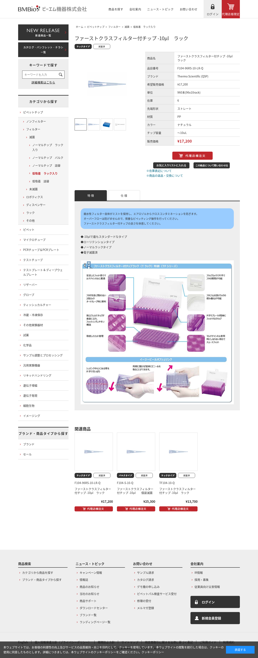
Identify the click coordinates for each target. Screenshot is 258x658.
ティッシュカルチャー (37, 305)
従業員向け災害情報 (207, 587)
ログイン (213, 14)
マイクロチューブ (34, 240)
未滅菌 (33, 189)
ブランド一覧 (88, 615)
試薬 (26, 335)
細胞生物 (28, 406)
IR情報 (199, 572)
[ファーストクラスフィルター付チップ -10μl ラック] (94, 452)
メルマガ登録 (145, 608)
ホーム (79, 26)
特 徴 (90, 195)
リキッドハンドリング (37, 375)
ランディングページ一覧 (95, 622)
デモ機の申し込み (148, 587)
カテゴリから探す (43, 101)
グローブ (28, 295)
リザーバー (30, 285)
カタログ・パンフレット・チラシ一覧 (43, 49)
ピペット (28, 229)
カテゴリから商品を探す (37, 572)
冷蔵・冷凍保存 (33, 315)
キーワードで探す (43, 65)
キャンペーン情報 (91, 572)
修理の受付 (144, 601)
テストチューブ (33, 260)
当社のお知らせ (89, 594)
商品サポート (88, 601)
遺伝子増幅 (30, 385)
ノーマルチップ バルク (47, 157)
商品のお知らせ (89, 587)
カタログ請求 (145, 580)
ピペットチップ (95, 26)
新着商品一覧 (43, 32)
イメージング (31, 416)
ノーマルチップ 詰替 (46, 165)
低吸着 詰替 (40, 181)
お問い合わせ (189, 9)
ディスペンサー (36, 205)
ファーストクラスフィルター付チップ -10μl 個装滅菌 (135, 491)
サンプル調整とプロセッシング (43, 355)
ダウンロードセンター (94, 608)
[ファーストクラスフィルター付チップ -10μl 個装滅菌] (136, 452)
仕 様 (124, 195)
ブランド (28, 444)
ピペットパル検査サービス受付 (157, 594)
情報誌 (84, 580)
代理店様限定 (231, 14)
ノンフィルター (36, 121)
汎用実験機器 (31, 365)
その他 (30, 220)
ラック (30, 213)
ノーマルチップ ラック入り (47, 147)
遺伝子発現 (30, 395)
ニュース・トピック (160, 9)
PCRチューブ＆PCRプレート (41, 250)
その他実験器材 (33, 325)
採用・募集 (202, 580)
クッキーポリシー (152, 652)
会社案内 (135, 9)
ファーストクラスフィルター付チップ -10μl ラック (93, 491)
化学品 (27, 345)
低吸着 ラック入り (144, 26)
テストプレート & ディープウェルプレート (43, 272)
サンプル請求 (145, 572)
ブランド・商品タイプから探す (43, 433)
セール (27, 454)
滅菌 (127, 26)
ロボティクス (34, 197)
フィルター (114, 26)
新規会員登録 (211, 618)
